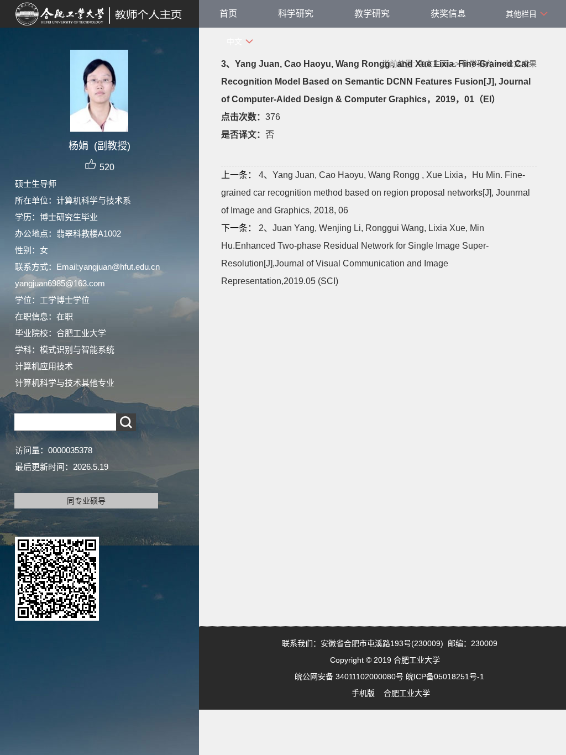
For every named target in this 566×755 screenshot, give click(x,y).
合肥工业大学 (407, 693)
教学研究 (372, 13)
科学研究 (295, 13)
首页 (228, 13)
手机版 (363, 693)
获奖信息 (448, 13)
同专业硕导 (86, 500)
